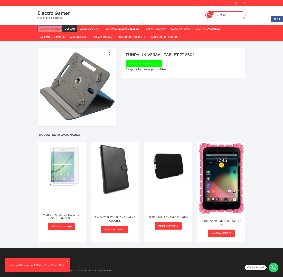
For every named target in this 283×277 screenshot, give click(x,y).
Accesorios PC (89, 28)
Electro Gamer (54, 13)
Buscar (70, 28)
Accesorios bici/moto (132, 37)
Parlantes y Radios (52, 37)
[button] (110, 53)
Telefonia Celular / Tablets (122, 28)
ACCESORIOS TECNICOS (164, 37)
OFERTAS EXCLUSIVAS (208, 28)
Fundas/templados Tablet (152, 69)
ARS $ (275, 19)
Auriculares (78, 37)
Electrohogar (180, 28)
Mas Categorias (155, 28)
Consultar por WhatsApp (143, 64)
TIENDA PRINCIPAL (101, 37)
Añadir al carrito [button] (61, 226)
